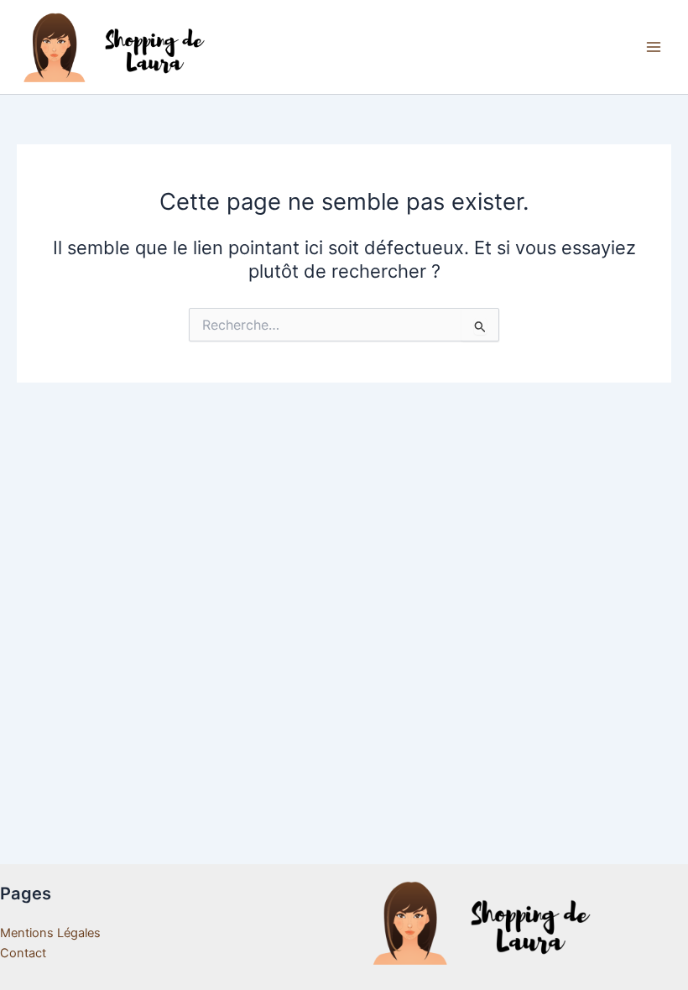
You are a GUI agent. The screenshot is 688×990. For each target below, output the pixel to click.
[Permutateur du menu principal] (653, 47)
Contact (23, 953)
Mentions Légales (50, 932)
